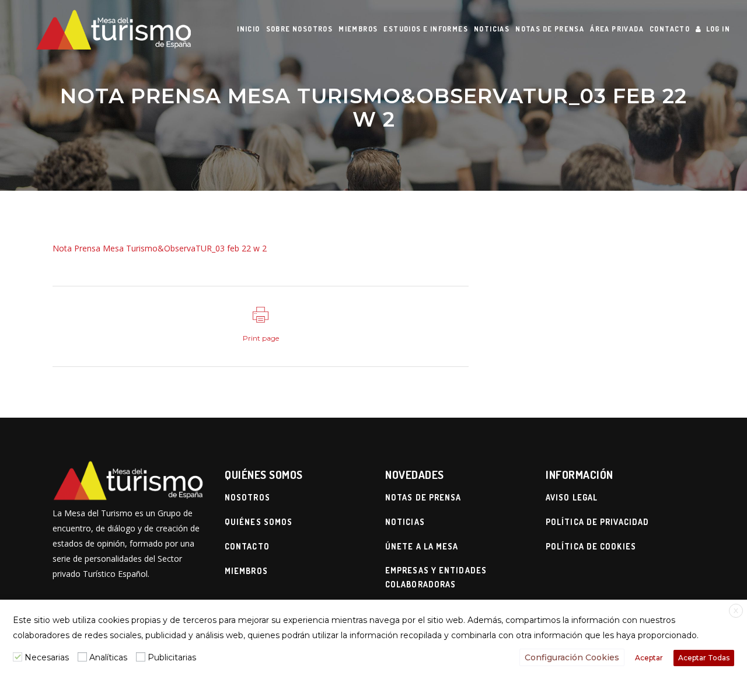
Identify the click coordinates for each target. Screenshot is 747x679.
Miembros (246, 571)
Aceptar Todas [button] (703, 657)
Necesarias (47, 657)
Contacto (247, 546)
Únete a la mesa (422, 546)
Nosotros (247, 497)
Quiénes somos (258, 522)
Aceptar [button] (649, 657)
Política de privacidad (597, 522)
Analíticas (108, 657)
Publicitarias (172, 657)
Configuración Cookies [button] (572, 657)
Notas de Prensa (423, 497)
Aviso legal (572, 497)
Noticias (405, 522)
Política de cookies (591, 546)
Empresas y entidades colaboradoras (436, 577)
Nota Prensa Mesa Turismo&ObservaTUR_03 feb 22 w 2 (160, 248)
